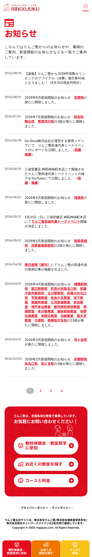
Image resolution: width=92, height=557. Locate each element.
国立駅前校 (39, 288)
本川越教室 (46, 311)
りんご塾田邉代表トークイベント (55, 221)
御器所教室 (39, 302)
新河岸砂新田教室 (67, 306)
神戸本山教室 (41, 306)
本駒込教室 (49, 315)
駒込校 (29, 121)
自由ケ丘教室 (60, 297)
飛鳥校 (79, 197)
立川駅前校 (55, 293)
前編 (78, 149)
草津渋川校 (46, 121)
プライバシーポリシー (34, 508)
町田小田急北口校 (64, 288)
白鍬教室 (66, 315)
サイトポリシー (61, 508)
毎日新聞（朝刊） (38, 264)
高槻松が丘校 (57, 320)
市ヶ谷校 (80, 339)
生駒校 (79, 97)
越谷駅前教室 (67, 311)
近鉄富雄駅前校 (42, 245)
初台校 (79, 117)
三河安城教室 (60, 302)
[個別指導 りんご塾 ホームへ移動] (21, 8)
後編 (28, 154)
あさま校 (47, 363)
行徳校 (39, 320)
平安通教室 (39, 297)
